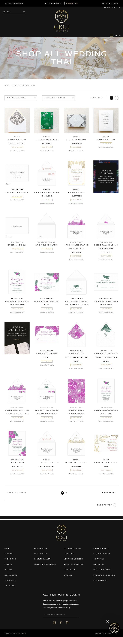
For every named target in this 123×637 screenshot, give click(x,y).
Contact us (72, 3)
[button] (114, 628)
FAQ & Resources (102, 554)
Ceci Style (69, 554)
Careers (68, 575)
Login (107, 7)
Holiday (8, 569)
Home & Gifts (10, 575)
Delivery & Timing (102, 569)
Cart (116, 7)
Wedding (8, 554)
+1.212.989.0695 (110, 3)
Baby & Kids (10, 559)
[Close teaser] (107, 621)
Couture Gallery (42, 559)
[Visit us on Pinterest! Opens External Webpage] (67, 622)
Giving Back (69, 569)
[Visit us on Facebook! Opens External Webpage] (60, 622)
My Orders (98, 564)
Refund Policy (100, 580)
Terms (98, 633)
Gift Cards (9, 586)
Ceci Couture (40, 554)
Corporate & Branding (45, 564)
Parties (8, 564)
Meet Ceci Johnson (73, 559)
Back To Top (105, 505)
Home (7, 85)
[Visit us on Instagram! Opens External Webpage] (54, 622)
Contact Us (99, 559)
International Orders (104, 575)
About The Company (73, 564)
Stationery (9, 580)
